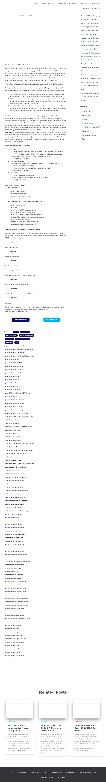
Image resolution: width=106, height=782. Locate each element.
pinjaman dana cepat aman (14, 574)
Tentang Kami (21, 772)
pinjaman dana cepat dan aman (15, 581)
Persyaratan (73, 3)
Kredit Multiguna (11, 335)
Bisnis (16, 331)
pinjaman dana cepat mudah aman (16, 598)
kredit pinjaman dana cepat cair (15, 497)
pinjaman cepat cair (22, 558)
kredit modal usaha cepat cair (14, 463)
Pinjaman (9, 342)
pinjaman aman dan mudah (14, 537)
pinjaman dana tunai (11, 618)
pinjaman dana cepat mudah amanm (17, 605)
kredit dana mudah (11, 447)
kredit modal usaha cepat (13, 460)
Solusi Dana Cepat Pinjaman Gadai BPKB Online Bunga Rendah (90, 96)
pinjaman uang (10, 659)
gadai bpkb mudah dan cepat (14, 403)
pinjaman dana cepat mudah (14, 595)
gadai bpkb (24, 346)
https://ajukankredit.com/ (20, 311)
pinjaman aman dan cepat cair (15, 534)
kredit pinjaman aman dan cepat (15, 474)
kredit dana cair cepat (12, 423)
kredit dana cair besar (12, 420)
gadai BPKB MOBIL (11, 393)
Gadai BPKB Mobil (71, 772)
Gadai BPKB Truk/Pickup (88, 772)
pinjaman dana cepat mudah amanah (17, 602)
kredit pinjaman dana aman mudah (16, 490)
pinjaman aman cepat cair (13, 521)
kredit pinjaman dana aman (14, 487)
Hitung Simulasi (94, 3)
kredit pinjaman (21, 467)
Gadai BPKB (25, 331)
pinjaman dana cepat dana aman (15, 588)
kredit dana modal (11, 443)
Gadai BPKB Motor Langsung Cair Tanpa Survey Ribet (17, 728)
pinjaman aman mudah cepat (14, 551)
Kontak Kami (96, 9)
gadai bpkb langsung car (13, 389)
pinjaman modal (24, 618)
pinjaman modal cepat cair (13, 635)
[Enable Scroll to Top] (102, 777)
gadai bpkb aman (10, 349)
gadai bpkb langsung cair (13, 386)
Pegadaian (9, 339)
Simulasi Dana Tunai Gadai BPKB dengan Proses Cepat (51, 728)
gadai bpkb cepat (28, 356)
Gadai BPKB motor (25, 393)
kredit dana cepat (26, 426)
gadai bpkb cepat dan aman (14, 366)
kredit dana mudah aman (13, 450)
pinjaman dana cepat (12, 571)
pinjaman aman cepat (12, 517)
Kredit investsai (21, 453)
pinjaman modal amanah (13, 625)
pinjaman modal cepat (12, 628)
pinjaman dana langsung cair (14, 608)
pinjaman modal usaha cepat (14, 655)
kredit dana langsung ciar (13, 440)
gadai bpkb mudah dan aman (14, 400)
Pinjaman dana (10, 561)
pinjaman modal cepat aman (14, 632)
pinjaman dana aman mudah (14, 564)
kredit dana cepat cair (12, 433)
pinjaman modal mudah (12, 645)
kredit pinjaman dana (12, 484)
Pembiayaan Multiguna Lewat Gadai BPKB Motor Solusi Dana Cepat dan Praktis (91, 56)
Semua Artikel (86, 111)
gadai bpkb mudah (11, 396)
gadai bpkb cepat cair (12, 359)
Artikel (83, 3)
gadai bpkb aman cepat (25, 349)
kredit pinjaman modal (12, 511)
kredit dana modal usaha (26, 443)
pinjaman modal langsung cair (15, 642)
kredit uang (24, 511)
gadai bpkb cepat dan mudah (14, 369)
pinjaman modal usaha (12, 652)
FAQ (45, 772)
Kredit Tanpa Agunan (26, 335)
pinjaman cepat (10, 558)
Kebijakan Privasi (56, 772)
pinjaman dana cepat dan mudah (15, 585)
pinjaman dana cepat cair (13, 578)
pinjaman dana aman (23, 561)
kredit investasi (10, 453)
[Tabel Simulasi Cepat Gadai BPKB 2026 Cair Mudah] (86, 709)
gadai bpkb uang (10, 413)
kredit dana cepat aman (12, 430)
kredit (18, 413)
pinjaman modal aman (12, 622)
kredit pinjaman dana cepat (14, 494)
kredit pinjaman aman (12, 470)
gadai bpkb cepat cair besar (14, 363)
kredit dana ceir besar (12, 426)
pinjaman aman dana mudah (14, 544)
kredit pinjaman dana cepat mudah (16, 500)
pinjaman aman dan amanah (14, 527)
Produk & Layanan (47, 3)
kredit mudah (29, 463)
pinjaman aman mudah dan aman (16, 554)
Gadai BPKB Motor (47, 777)
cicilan (18, 346)
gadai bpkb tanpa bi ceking (13, 406)
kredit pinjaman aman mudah (14, 480)
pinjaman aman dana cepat (14, 541)
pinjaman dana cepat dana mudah (16, 591)
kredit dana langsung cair (13, 437)
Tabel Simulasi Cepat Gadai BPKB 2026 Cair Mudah (85, 728)
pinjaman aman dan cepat (13, 531)
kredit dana (17, 416)
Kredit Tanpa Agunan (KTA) (91, 127)
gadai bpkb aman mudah (13, 356)
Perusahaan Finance (22, 339)
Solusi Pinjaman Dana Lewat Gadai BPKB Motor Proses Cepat (90, 85)
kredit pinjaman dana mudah (14, 504)
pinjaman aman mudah (12, 548)
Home (36, 3)
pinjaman (8, 514)
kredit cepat (9, 416)
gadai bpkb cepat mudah (13, 373)
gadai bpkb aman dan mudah (14, 352)
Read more (21, 750)
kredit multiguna (10, 467)
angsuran (12, 346)
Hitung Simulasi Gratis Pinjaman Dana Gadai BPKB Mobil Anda (90, 67)
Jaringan (85, 9)
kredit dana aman (27, 416)
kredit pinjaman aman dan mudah (16, 477)
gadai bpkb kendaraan (12, 383)
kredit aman (25, 413)
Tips (17, 342)
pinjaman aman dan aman (13, 524)
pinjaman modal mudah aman (14, 649)
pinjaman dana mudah (12, 612)
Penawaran (62, 3)
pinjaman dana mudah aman (14, 615)
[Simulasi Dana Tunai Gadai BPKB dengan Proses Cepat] (53, 709)
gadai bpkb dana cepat (12, 376)
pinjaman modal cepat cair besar (15, 639)
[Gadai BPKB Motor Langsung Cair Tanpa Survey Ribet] (19, 709)
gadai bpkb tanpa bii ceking (14, 410)
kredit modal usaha (11, 457)
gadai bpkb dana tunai (12, 379)
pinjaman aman (17, 514)
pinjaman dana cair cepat (13, 568)
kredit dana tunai (27, 450)
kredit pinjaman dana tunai (13, 507)
